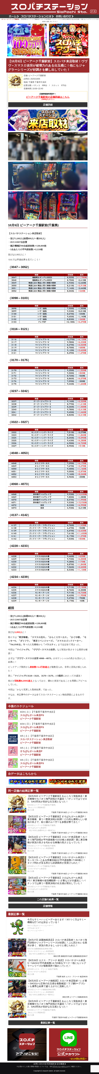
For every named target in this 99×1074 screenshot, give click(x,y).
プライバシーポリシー (60, 1066)
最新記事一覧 (48, 1022)
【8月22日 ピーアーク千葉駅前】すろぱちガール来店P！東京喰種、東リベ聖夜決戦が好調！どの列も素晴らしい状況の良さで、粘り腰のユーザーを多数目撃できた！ (57, 819)
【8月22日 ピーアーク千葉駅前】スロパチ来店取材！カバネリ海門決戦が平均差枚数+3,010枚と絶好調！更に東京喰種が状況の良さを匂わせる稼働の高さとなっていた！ (57, 840)
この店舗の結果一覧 (48, 899)
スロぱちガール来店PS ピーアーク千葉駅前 (32, 717)
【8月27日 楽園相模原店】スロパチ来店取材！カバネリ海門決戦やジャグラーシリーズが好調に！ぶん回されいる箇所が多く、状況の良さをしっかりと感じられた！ (57, 943)
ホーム (4, 19)
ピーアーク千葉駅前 (13, 19)
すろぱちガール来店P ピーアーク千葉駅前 (31, 753)
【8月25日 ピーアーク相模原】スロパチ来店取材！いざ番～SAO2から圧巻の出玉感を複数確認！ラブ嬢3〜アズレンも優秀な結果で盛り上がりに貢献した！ (57, 983)
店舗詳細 (48, 104)
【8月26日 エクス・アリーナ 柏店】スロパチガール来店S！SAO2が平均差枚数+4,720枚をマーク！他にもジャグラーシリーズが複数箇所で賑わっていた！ (56, 963)
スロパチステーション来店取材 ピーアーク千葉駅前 (36, 741)
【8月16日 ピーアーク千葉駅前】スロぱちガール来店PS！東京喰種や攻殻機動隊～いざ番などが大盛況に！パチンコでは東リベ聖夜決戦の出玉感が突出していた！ (56, 880)
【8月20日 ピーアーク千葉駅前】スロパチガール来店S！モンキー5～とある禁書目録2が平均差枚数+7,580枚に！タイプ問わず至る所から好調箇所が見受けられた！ (56, 860)
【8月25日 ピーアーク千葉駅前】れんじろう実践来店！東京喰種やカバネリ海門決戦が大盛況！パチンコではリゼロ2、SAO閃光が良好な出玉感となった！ (57, 799)
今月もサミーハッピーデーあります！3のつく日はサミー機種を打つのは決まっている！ (56, 920)
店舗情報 (48, 906)
